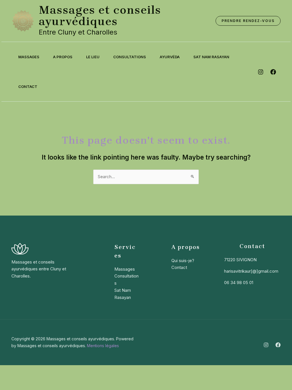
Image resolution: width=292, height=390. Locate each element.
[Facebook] (278, 344)
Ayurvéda (170, 57)
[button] (248, 21)
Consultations (129, 57)
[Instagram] (266, 344)
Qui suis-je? (182, 260)
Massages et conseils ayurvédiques (100, 15)
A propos (62, 57)
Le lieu (93, 57)
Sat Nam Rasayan (211, 57)
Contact (27, 86)
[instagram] (260, 72)
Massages (28, 57)
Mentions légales (103, 345)
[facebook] (273, 72)
